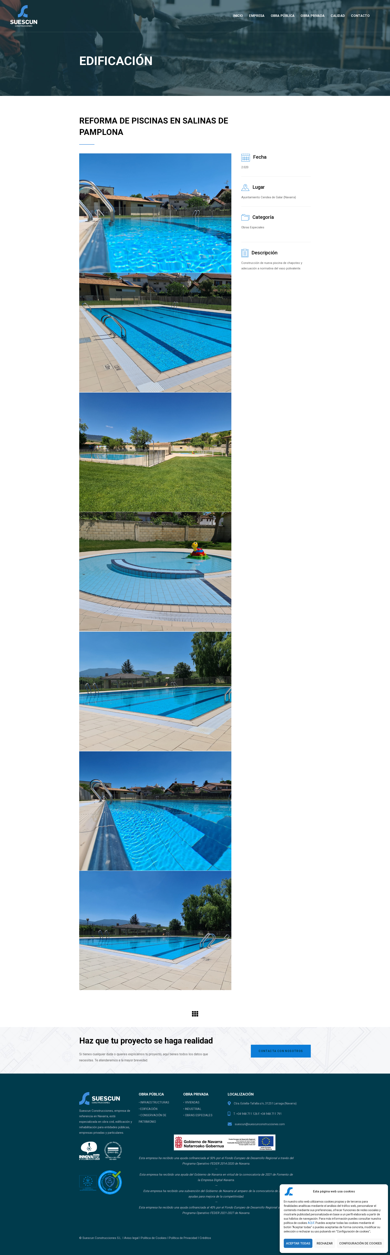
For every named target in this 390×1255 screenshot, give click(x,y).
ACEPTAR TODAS (298, 1243)
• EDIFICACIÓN (148, 1109)
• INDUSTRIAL (192, 1109)
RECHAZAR (325, 1243)
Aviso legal (131, 1238)
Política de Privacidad (183, 1238)
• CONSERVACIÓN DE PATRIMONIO (153, 1118)
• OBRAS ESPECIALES (197, 1115)
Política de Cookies (154, 1238)
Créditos (205, 1238)
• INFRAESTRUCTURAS (154, 1102)
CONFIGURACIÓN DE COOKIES (360, 1243)
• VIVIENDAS (191, 1102)
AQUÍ (311, 1223)
